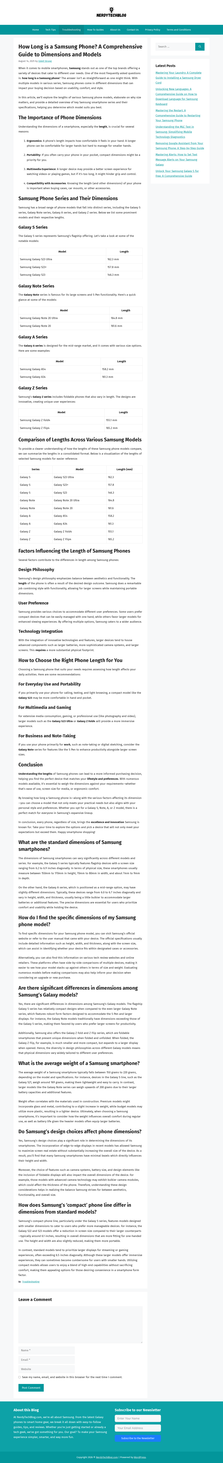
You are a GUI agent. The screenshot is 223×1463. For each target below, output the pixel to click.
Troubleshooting (71, 29)
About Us (115, 29)
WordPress (140, 1457)
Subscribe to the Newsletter (137, 1438)
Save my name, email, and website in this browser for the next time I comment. (72, 1377)
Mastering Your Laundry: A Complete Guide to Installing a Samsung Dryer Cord (178, 77)
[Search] (200, 47)
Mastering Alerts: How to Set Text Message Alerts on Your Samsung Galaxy (176, 159)
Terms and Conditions (179, 29)
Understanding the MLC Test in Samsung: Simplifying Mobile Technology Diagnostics (175, 132)
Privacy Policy (152, 29)
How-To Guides (95, 29)
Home (35, 29)
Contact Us (133, 29)
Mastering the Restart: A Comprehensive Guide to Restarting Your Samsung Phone (178, 115)
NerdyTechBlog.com (107, 1457)
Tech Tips (50, 29)
